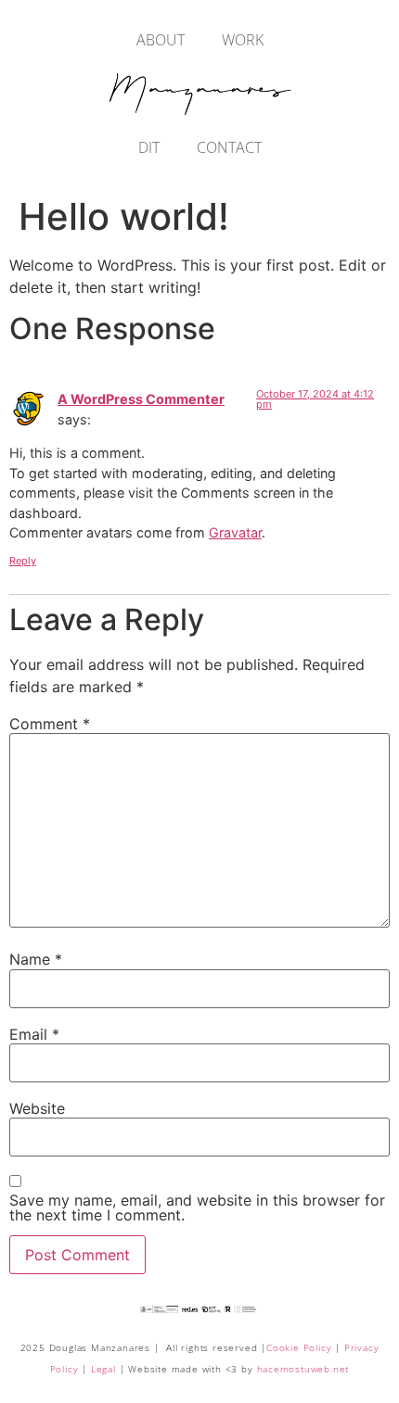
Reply (22, 560)
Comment (49, 723)
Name (35, 959)
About (160, 40)
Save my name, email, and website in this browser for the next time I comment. (197, 1207)
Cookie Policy (298, 1347)
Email (34, 1034)
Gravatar (235, 532)
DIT (149, 147)
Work (243, 40)
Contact (229, 147)
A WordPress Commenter (141, 399)
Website (37, 1108)
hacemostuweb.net (303, 1368)
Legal (103, 1368)
